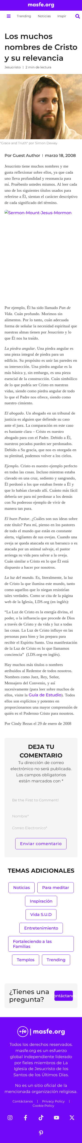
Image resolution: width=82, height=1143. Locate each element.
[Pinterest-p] (41, 1133)
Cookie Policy (43, 1106)
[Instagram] (10, 1117)
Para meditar (55, 887)
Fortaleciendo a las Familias (32, 944)
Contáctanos (23, 1101)
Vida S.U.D (41, 914)
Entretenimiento (41, 928)
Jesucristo (13, 67)
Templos (25, 959)
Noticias (44, 16)
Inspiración (66, 16)
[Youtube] (56, 1117)
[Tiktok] (41, 1117)
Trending (24, 16)
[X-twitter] (72, 1117)
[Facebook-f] (25, 1117)
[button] (9, 16)
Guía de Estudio (45, 695)
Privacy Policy (53, 1101)
